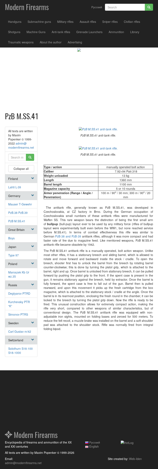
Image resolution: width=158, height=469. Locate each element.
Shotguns (14, 32)
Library (134, 32)
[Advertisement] (79, 82)
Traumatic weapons (21, 42)
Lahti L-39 (14, 187)
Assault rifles (88, 22)
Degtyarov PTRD (19, 293)
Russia (12, 285)
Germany (14, 196)
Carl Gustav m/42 (19, 331)
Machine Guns (36, 32)
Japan (12, 247)
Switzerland (15, 340)
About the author (51, 42)
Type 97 (13, 255)
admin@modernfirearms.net (23, 463)
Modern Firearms (27, 7)
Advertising (75, 42)
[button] (32, 178)
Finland (13, 179)
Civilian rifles (132, 22)
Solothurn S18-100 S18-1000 (20, 350)
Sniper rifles (110, 22)
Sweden (13, 323)
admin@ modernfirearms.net (21, 145)
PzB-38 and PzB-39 (68, 236)
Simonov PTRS (18, 314)
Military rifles (65, 22)
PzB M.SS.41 (16, 221)
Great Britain (16, 230)
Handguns (14, 22)
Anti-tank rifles (61, 32)
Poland (12, 264)
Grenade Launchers (89, 32)
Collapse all (21, 169)
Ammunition (116, 32)
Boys (11, 238)
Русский (96, 7)
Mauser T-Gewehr (20, 204)
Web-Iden (135, 459)
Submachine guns (39, 22)
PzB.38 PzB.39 (18, 213)
